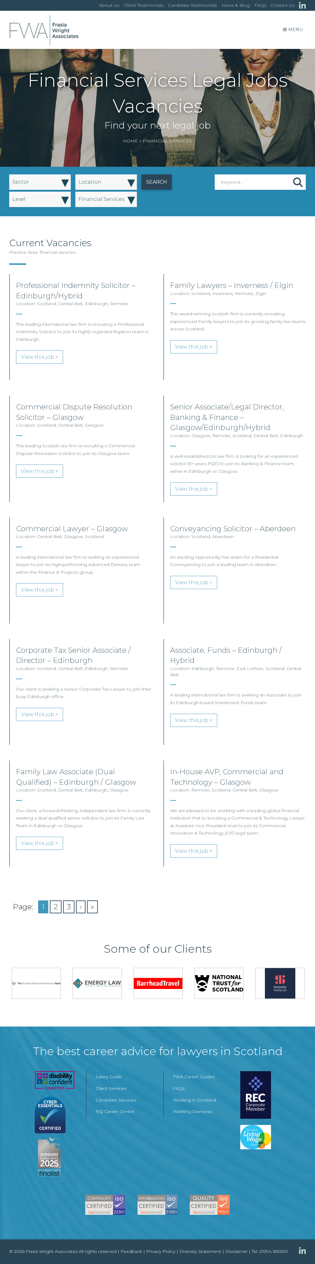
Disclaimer (236, 1251)
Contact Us (282, 5)
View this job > (39, 357)
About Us (109, 5)
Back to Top (298, 1247)
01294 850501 (273, 1251)
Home (130, 141)
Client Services (111, 1088)
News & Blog (235, 5)
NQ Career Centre (115, 1111)
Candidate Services (116, 1100)
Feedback (131, 1251)
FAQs (260, 5)
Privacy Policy (160, 1251)
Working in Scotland (194, 1100)
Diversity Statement (200, 1251)
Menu (295, 29)
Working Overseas (192, 1111)
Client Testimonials (143, 5)
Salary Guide (109, 1076)
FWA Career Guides (194, 1076)
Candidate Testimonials (192, 5)
